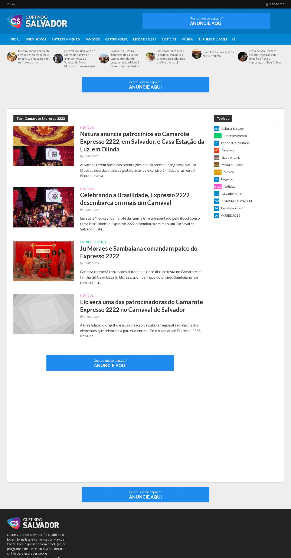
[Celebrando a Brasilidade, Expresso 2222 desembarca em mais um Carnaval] (43, 206)
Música (187, 39)
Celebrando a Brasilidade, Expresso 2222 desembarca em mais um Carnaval (135, 198)
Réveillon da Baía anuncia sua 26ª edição (218, 54)
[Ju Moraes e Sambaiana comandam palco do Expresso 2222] (43, 260)
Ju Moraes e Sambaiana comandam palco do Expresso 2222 (138, 252)
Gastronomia (116, 39)
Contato (12, 4)
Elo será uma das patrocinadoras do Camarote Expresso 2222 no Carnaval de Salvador (141, 305)
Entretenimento (66, 39)
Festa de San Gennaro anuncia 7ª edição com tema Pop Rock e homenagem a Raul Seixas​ (265, 56)
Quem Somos (36, 39)
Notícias (169, 39)
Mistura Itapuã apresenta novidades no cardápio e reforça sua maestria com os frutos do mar (34, 56)
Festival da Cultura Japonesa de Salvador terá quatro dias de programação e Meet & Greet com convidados (125, 58)
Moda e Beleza (144, 39)
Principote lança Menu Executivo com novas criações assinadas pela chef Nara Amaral (171, 56)
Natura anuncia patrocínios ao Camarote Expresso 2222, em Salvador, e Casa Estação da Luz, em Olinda (142, 141)
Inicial (15, 39)
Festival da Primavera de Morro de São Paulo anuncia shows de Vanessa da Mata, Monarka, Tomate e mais (79, 58)
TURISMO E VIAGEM (212, 39)
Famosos (92, 39)
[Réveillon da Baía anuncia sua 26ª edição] (196, 54)
